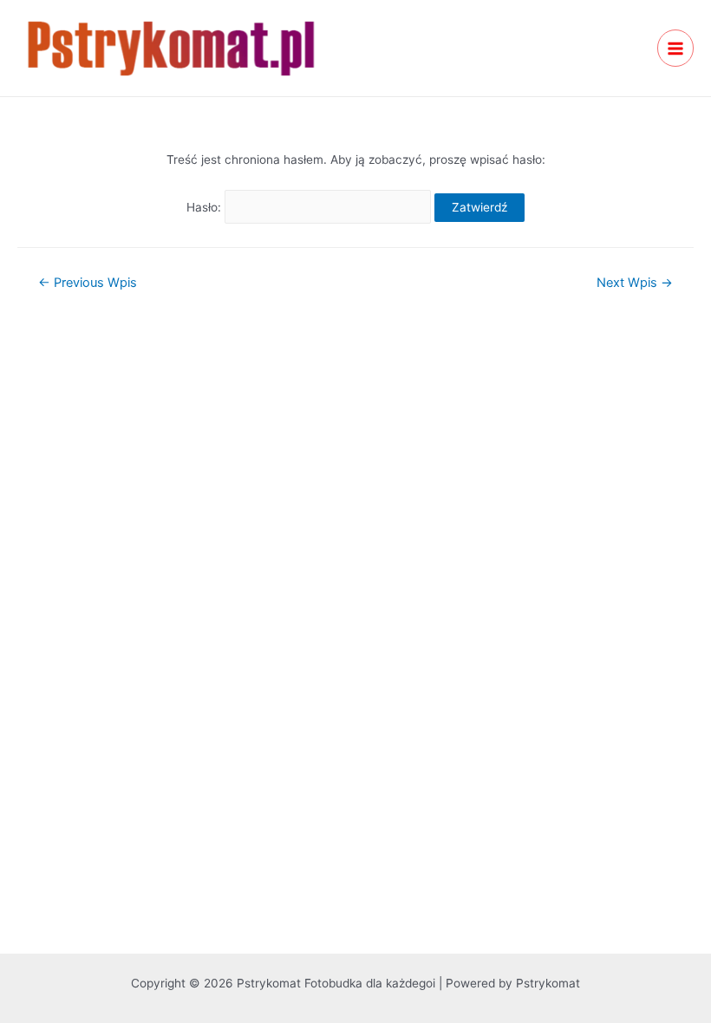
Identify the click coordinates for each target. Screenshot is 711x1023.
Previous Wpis (87, 283)
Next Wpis (635, 283)
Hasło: (205, 207)
